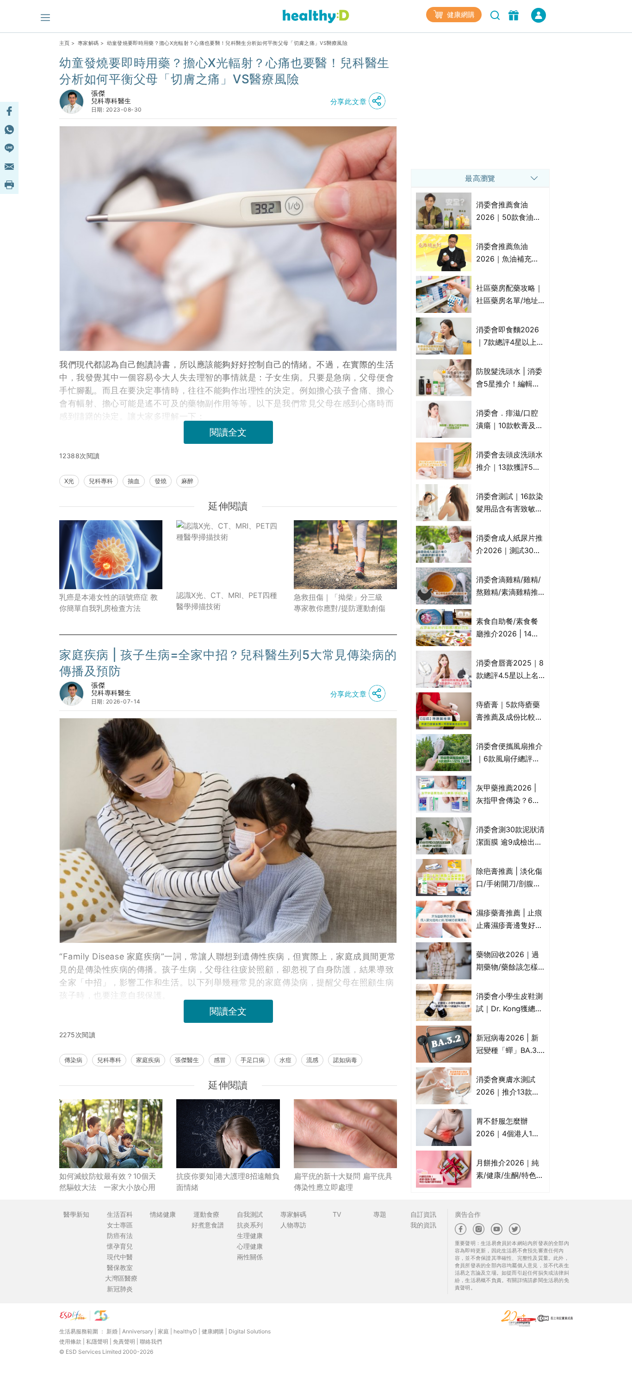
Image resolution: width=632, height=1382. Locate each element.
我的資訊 (423, 1225)
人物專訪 (293, 1225)
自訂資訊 (423, 1214)
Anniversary (137, 1331)
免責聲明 (124, 1341)
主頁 (64, 43)
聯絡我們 (151, 1341)
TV (337, 1214)
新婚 (112, 1331)
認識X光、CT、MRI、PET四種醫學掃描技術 (226, 601)
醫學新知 (76, 1214)
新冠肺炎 (120, 1289)
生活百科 (120, 1214)
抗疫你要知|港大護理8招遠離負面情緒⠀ (227, 1181)
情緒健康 (163, 1214)
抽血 (134, 481)
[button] (360, 101)
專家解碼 (88, 43)
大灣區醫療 (121, 1278)
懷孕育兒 (120, 1246)
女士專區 (120, 1225)
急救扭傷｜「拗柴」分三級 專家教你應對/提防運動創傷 (342, 602)
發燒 (161, 481)
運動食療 (206, 1214)
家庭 (163, 1331)
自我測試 (250, 1214)
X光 (69, 481)
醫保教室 (120, 1267)
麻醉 (187, 481)
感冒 (220, 1060)
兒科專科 (101, 481)
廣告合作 (468, 1214)
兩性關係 (250, 1257)
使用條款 (70, 1341)
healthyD (185, 1331)
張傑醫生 (187, 1060)
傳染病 (73, 1060)
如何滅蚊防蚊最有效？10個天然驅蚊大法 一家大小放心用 (107, 1181)
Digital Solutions (250, 1331)
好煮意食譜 (208, 1225)
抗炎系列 (250, 1225)
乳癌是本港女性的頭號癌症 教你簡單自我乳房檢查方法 (108, 602)
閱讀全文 (228, 432)
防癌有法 (120, 1235)
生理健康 (250, 1235)
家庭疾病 (148, 1060)
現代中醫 (120, 1257)
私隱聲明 (97, 1341)
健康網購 (460, 14)
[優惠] (515, 14)
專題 (379, 1214)
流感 (312, 1060)
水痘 (285, 1060)
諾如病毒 (345, 1060)
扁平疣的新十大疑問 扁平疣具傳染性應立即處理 (343, 1181)
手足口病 (253, 1060)
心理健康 (250, 1246)
